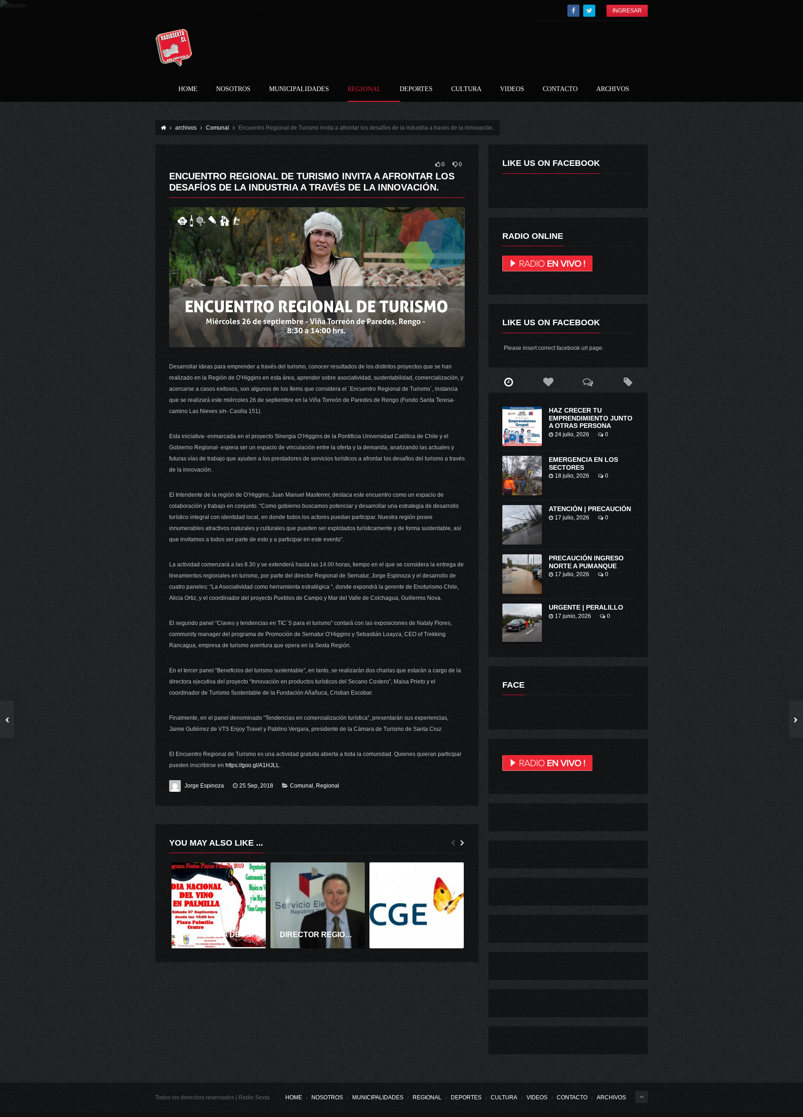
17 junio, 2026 (573, 616)
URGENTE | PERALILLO (586, 607)
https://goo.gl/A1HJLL (252, 765)
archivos (612, 89)
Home (187, 89)
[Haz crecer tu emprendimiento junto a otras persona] (522, 426)
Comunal (301, 785)
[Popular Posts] (548, 382)
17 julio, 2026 (572, 517)
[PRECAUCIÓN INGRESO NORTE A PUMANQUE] (522, 574)
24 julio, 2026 (572, 434)
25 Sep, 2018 (256, 785)
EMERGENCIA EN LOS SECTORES (583, 463)
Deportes (416, 89)
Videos (512, 89)
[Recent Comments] (588, 382)
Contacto (560, 89)
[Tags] (628, 382)
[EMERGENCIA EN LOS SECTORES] (522, 475)
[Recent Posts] (508, 382)
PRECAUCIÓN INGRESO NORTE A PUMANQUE (586, 562)
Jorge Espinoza (204, 785)
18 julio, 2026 (572, 476)
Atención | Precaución (590, 509)
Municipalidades (299, 89)
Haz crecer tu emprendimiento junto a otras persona (590, 418)
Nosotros (233, 89)
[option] (218, 905)
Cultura (466, 89)
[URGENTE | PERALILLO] (522, 623)
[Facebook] (573, 11)
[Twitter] (589, 11)
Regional (364, 89)
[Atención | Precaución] (522, 525)
